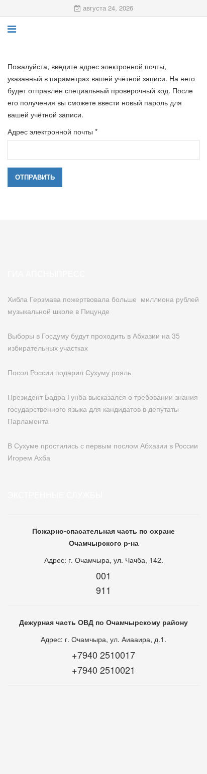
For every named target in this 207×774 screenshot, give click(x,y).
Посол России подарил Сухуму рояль (69, 372)
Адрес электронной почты (52, 131)
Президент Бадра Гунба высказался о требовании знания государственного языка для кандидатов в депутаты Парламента (103, 409)
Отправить (35, 177)
